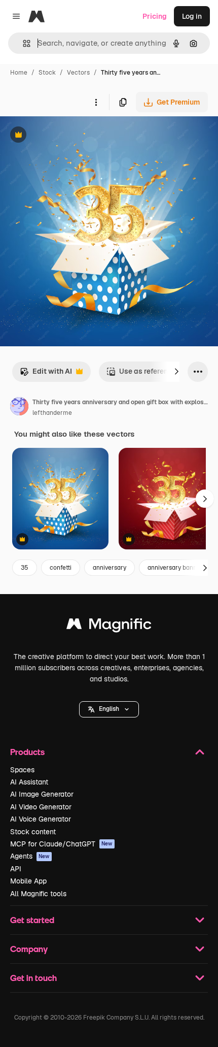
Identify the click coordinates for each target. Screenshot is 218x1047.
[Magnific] (109, 626)
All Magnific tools (38, 893)
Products (27, 751)
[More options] (96, 102)
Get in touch (33, 977)
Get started (32, 919)
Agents (30, 856)
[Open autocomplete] (23, 43)
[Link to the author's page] (19, 407)
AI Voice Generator (40, 819)
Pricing (154, 16)
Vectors (78, 73)
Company (29, 948)
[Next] (176, 372)
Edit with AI (46, 374)
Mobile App (28, 881)
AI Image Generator (42, 794)
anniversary (109, 568)
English (109, 709)
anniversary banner (175, 568)
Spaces (22, 769)
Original (65, 136)
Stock (47, 73)
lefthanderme (52, 413)
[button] (109, 709)
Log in (192, 16)
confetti (60, 568)
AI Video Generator (40, 806)
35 (24, 568)
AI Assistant (29, 782)
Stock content (33, 831)
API (15, 868)
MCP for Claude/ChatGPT (61, 843)
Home (18, 73)
